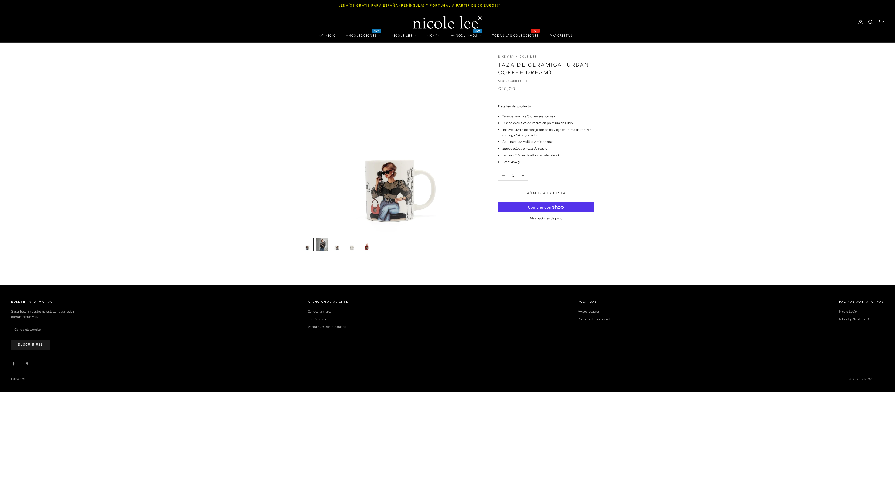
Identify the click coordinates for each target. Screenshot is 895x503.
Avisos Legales (589, 311)
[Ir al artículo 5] (366, 244)
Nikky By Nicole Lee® (854, 319)
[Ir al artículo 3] (337, 244)
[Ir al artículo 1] (307, 244)
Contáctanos (317, 319)
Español (18, 379)
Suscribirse (30, 345)
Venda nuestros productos (327, 327)
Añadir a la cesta (546, 193)
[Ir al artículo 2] (322, 244)
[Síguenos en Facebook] (13, 363)
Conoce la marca (319, 311)
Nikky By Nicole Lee (517, 56)
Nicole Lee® (848, 311)
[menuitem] (327, 36)
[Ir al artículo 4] (351, 244)
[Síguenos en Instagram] (25, 363)
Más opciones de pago (546, 218)
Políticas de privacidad (594, 319)
